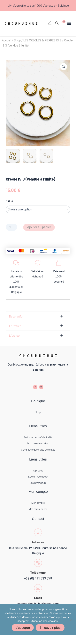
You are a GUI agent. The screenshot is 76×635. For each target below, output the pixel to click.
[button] (56, 24)
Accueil (6, 40)
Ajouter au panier (39, 227)
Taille (9, 200)
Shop (17, 40)
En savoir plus (50, 628)
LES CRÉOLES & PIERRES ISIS (42, 40)
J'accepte (23, 628)
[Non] (71, 620)
